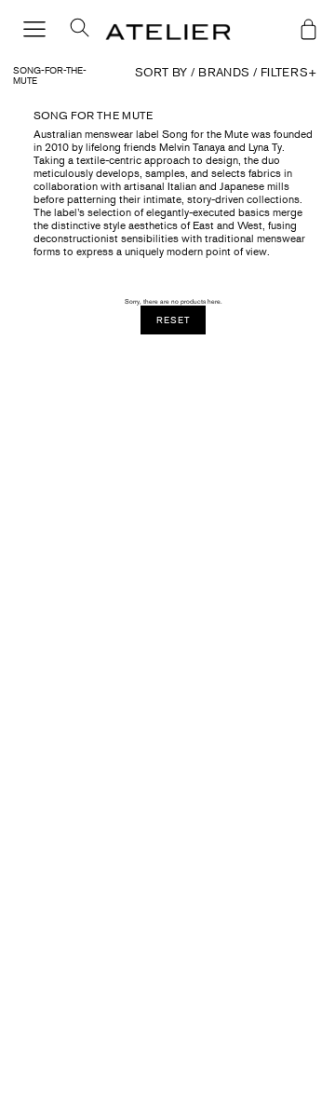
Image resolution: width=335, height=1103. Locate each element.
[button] (72, 33)
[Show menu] (34, 31)
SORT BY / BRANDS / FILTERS (225, 72)
